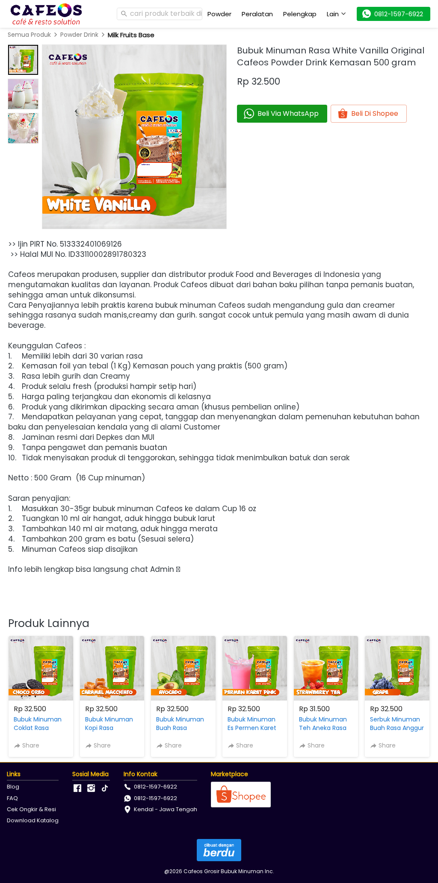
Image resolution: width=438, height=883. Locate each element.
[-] (77, 788)
